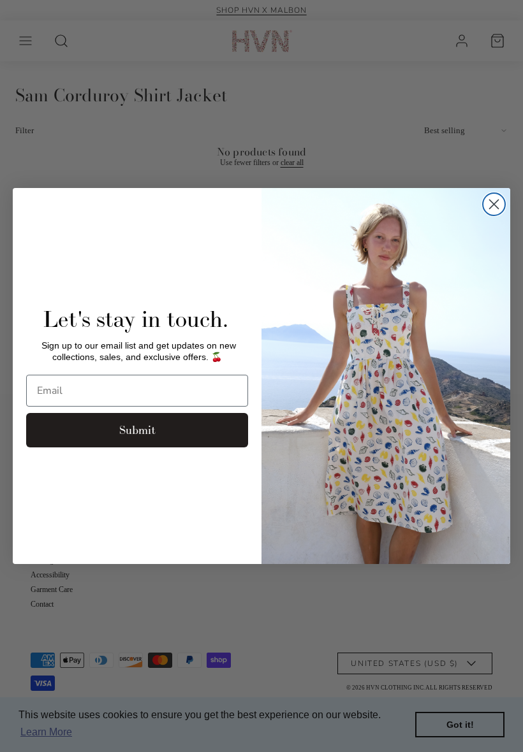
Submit (137, 430)
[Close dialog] (494, 204)
